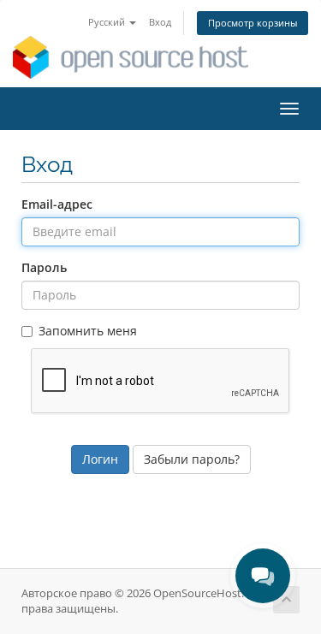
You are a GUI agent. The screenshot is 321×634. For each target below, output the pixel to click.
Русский (108, 21)
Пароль (44, 267)
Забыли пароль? (192, 459)
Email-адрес (56, 204)
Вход (160, 21)
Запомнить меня (88, 331)
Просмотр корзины (252, 22)
